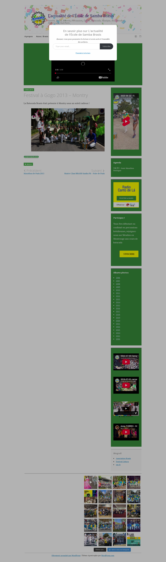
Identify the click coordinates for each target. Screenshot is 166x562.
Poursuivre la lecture (83, 53)
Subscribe (106, 46)
